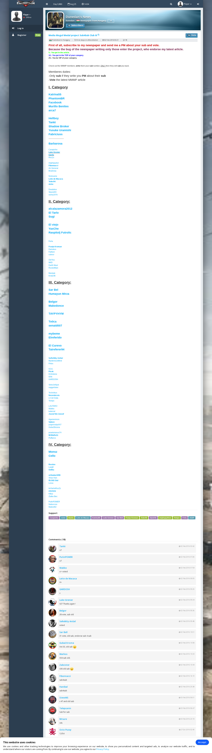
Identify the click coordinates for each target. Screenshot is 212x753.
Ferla (51, 241)
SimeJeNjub (54, 385)
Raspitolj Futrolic (60, 232)
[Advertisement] (123, 529)
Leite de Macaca (56, 179)
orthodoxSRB (55, 475)
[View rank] (111, 21)
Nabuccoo (53, 504)
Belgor (53, 301)
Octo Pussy (65, 729)
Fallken (52, 252)
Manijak (52, 273)
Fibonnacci (53, 165)
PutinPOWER (54, 502)
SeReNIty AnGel (56, 358)
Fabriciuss (56, 134)
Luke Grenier (54, 152)
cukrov (51, 254)
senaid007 (55, 325)
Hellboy (54, 118)
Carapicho (53, 150)
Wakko (51, 409)
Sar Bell (120, 518)
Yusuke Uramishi (60, 130)
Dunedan (70, 20)
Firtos (51, 363)
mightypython (165, 518)
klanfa (51, 155)
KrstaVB (52, 276)
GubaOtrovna (54, 427)
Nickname (53, 176)
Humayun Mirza (59, 293)
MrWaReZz (53, 435)
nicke (51, 184)
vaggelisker (53, 387)
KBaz (51, 494)
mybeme (54, 333)
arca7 (52, 110)
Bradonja (52, 171)
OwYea (52, 260)
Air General (53, 168)
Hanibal (63, 686)
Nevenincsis (54, 395)
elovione (52, 491)
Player (26, 14)
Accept (202, 742)
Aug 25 (73, 4)
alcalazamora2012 (60, 208)
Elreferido (55, 337)
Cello (52, 455)
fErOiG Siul (53, 480)
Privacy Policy (102, 749)
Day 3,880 (57, 4)
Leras (51, 483)
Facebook (55, 102)
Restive (52, 464)
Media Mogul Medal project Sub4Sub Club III (73, 35)
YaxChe (54, 228)
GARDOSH (53, 379)
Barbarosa (55, 143)
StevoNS (63, 697)
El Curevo (55, 345)
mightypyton (54, 163)
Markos (63, 654)
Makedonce (56, 305)
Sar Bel (53, 289)
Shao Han (53, 478)
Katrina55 (55, 94)
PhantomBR (57, 98)
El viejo (53, 224)
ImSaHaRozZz (55, 488)
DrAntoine (53, 374)
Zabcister (64, 664)
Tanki (52, 122)
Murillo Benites (59, 106)
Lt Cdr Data (53, 398)
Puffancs (52, 438)
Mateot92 (52, 507)
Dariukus (52, 249)
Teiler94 (52, 181)
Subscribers (75, 25)
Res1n (51, 157)
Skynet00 (52, 192)
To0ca (52, 321)
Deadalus (53, 189)
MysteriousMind (55, 361)
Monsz (53, 451)
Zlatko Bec (53, 496)
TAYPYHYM (56, 313)
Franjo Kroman (55, 247)
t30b (50, 377)
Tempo (51, 401)
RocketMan (53, 268)
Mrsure (63, 718)
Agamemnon (54, 419)
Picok (51, 371)
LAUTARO (53, 406)
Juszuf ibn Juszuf (56, 414)
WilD (51, 262)
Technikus (53, 393)
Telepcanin (65, 708)
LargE (51, 467)
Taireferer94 (56, 349)
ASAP (191, 518)
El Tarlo (54, 212)
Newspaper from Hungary (93, 20)
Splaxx (52, 422)
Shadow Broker (59, 126)
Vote (192, 35)
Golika (51, 470)
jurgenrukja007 (55, 425)
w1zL (51, 369)
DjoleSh (153, 518)
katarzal (52, 411)
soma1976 (53, 195)
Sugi (52, 216)
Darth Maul (53, 265)
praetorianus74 (55, 432)
